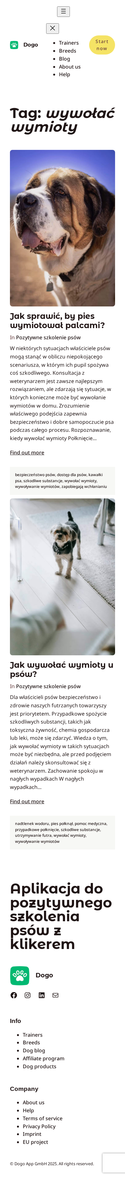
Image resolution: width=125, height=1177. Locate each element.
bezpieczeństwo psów (35, 474)
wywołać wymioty (80, 480)
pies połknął (62, 823)
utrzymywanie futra (33, 835)
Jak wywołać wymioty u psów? (61, 669)
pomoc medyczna (90, 823)
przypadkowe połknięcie (37, 829)
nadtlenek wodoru (32, 823)
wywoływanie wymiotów (37, 486)
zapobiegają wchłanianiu (84, 486)
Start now (102, 44)
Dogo (30, 44)
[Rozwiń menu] (63, 11)
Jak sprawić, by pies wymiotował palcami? (57, 321)
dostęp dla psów (72, 474)
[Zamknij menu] (52, 28)
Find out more (27, 452)
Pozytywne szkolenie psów (48, 337)
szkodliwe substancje (43, 480)
